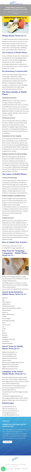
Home (4, 12)
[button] (3, 469)
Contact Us (25, 468)
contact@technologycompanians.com (14, 248)
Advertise (17, 468)
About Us (6, 468)
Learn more (7, 441)
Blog (11, 468)
